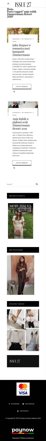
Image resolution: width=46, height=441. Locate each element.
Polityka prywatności (27, 438)
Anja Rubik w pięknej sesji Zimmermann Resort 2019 (21, 123)
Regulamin (16, 438)
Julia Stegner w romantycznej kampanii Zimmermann (22, 50)
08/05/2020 (16, 39)
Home (10, 9)
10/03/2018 (16, 112)
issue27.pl (28, 39)
